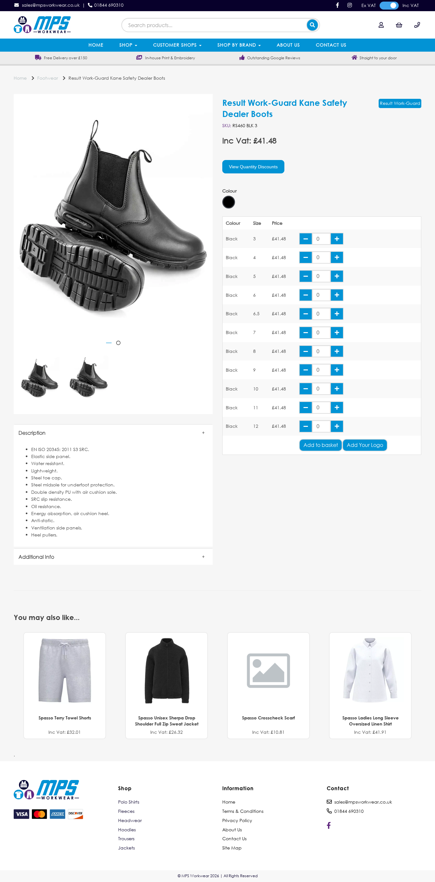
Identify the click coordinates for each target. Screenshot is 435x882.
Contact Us (331, 45)
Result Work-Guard (400, 103)
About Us (288, 45)
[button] (113, 433)
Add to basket (320, 444)
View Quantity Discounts (253, 166)
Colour (229, 191)
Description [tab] (32, 432)
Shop (126, 45)
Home (96, 45)
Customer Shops (175, 45)
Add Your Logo (365, 444)
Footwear (47, 78)
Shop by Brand (238, 45)
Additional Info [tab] (36, 556)
